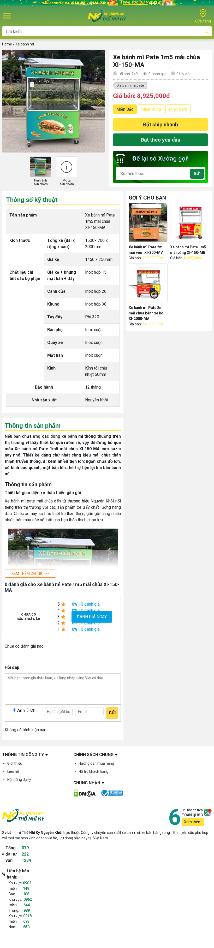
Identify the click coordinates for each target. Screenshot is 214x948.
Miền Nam (178, 109)
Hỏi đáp (184, 74)
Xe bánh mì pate (130, 85)
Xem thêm (192, 822)
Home (7, 44)
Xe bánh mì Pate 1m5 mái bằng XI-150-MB (188, 250)
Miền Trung (151, 109)
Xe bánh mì (24, 44)
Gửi (197, 173)
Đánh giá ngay (92, 616)
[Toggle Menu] (7, 16)
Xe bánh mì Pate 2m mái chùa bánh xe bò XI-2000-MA (146, 313)
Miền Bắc (124, 109)
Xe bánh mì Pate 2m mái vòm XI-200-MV (146, 250)
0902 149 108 (27, 888)
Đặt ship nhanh (160, 124)
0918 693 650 (27, 921)
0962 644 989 (27, 904)
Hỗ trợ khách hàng (93, 771)
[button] (30, 574)
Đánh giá (157, 74)
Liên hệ (13, 771)
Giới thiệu (14, 763)
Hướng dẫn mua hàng (96, 763)
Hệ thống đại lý (19, 779)
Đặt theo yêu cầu (160, 140)
